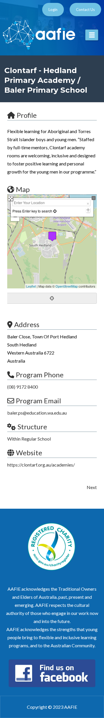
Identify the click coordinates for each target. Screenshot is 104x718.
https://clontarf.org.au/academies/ (41, 464)
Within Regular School (29, 438)
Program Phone (40, 374)
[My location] (52, 298)
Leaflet (31, 286)
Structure (32, 426)
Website (29, 452)
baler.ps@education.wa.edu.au (37, 412)
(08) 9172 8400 (22, 386)
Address (26, 324)
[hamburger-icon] (91, 34)
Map (23, 189)
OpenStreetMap (66, 286)
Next (92, 487)
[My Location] (54, 210)
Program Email (38, 400)
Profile (27, 115)
